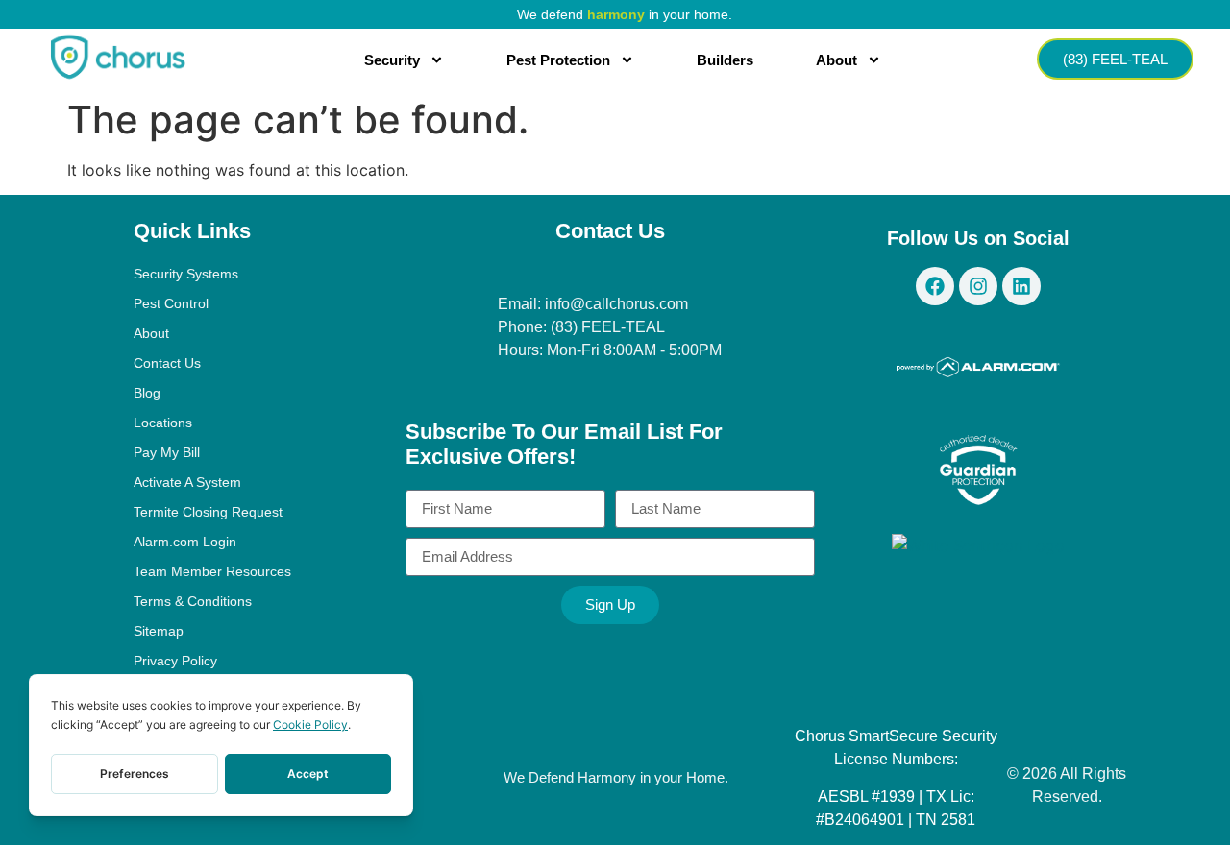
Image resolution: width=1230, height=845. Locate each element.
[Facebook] (935, 286)
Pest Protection (558, 60)
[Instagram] (978, 286)
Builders (725, 60)
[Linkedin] (1021, 286)
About (836, 60)
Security (392, 60)
